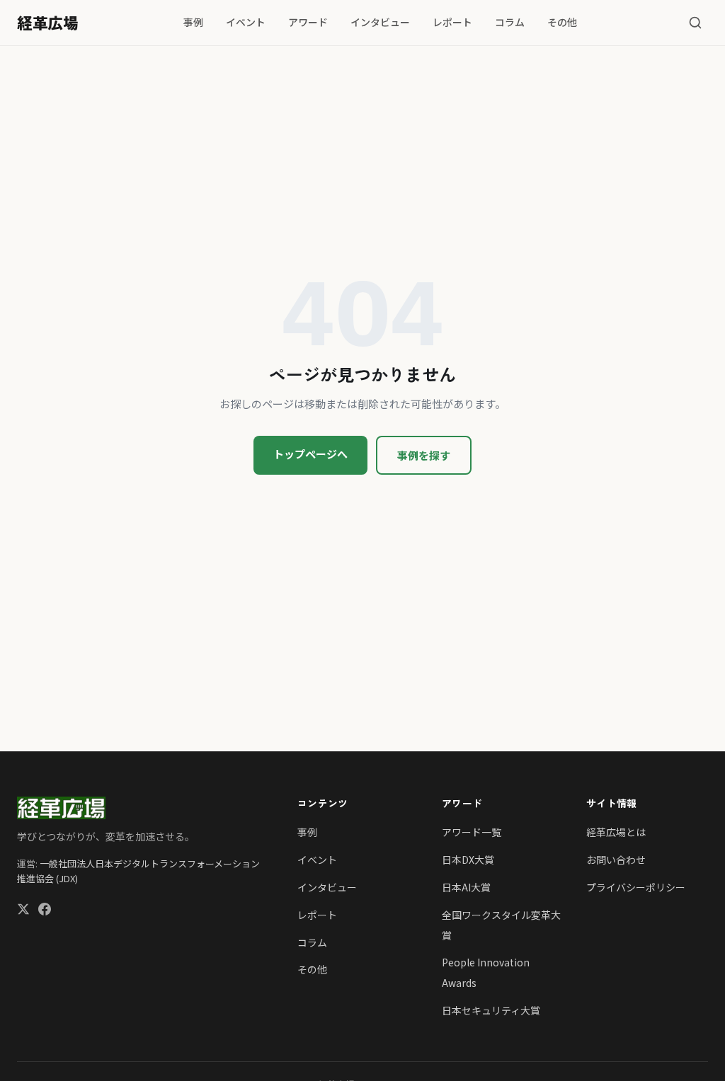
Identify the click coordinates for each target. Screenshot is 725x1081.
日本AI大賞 (466, 887)
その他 (562, 22)
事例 (193, 22)
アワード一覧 (471, 832)
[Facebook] (44, 911)
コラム (510, 22)
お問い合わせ (616, 859)
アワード (308, 22)
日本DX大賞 (468, 859)
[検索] (695, 22)
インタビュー (380, 22)
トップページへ (310, 453)
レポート (452, 22)
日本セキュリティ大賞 (491, 1010)
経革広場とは (616, 832)
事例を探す (423, 455)
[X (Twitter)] (23, 911)
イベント (246, 22)
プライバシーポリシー (635, 887)
